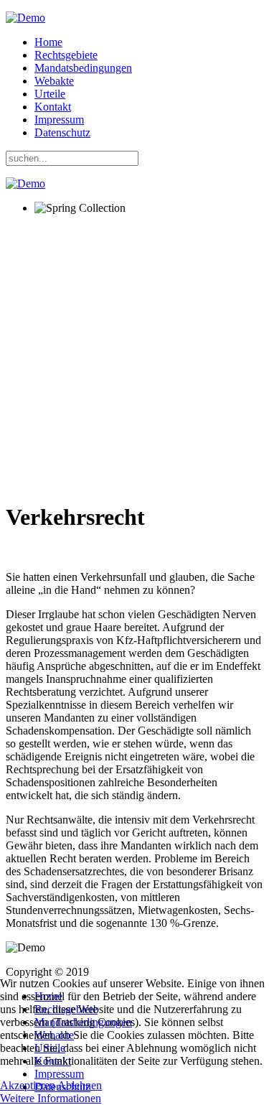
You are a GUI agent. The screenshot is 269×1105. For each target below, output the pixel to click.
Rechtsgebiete (66, 55)
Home (48, 42)
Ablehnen (79, 1085)
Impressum (59, 119)
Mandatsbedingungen (83, 68)
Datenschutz (62, 132)
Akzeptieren (27, 1085)
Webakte (54, 81)
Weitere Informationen (50, 1098)
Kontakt (52, 107)
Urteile (49, 94)
